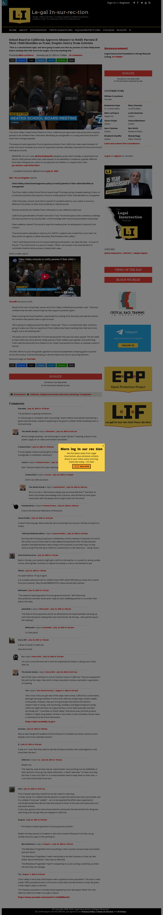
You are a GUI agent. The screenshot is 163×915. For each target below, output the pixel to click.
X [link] (103, 445)
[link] (81, 446)
